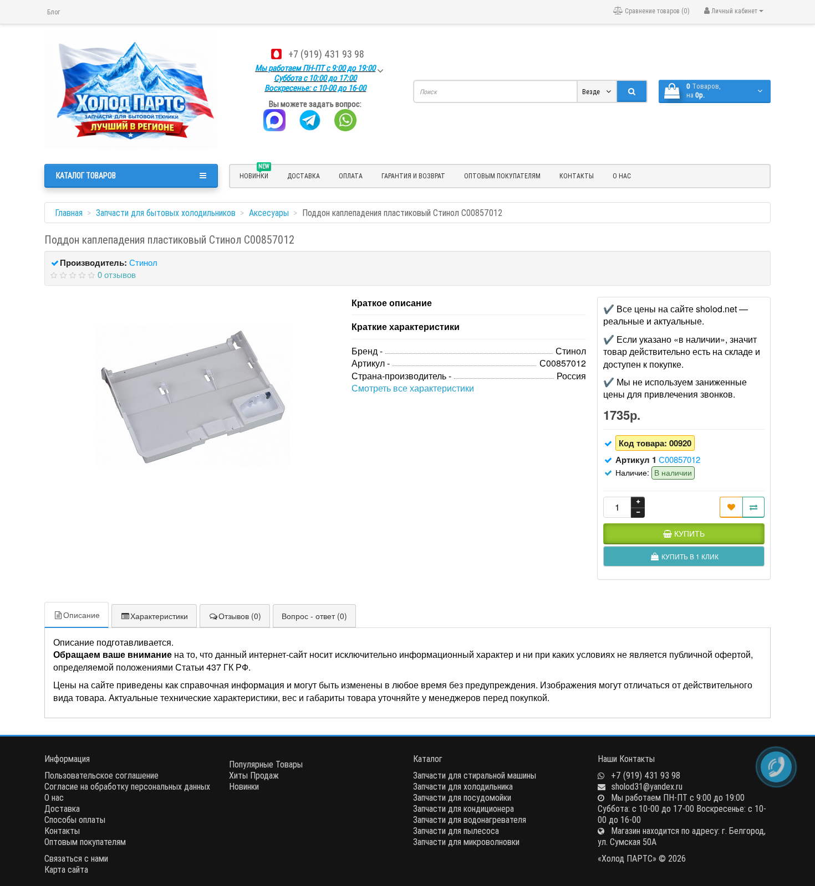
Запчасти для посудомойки (462, 797)
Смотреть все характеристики (413, 388)
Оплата (351, 176)
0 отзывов (117, 274)
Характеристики (159, 615)
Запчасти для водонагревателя (469, 819)
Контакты (576, 176)
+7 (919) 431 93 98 (326, 54)
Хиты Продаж (254, 775)
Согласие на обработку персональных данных (127, 786)
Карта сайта (66, 869)
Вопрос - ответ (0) (314, 615)
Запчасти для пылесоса (456, 830)
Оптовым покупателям (502, 176)
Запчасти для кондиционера (463, 808)
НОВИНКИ (254, 174)
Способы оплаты (74, 819)
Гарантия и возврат (413, 176)
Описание (81, 614)
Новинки (244, 786)
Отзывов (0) (239, 615)
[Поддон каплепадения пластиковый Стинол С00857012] (192, 396)
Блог (53, 12)
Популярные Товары (266, 764)
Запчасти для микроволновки (466, 841)
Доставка (303, 176)
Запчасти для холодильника (463, 786)
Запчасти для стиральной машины (474, 775)
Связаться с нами (76, 858)
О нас (622, 176)
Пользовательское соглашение (101, 775)
